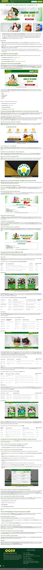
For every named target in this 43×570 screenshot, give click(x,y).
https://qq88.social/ (13, 59)
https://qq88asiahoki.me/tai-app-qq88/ (19, 61)
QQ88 (3, 33)
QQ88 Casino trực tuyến (4, 258)
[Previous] (2, 14)
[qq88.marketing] (5, 1)
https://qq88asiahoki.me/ (16, 57)
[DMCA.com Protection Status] (2, 565)
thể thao (3, 421)
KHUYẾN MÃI (12, 2)
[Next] (40, 14)
